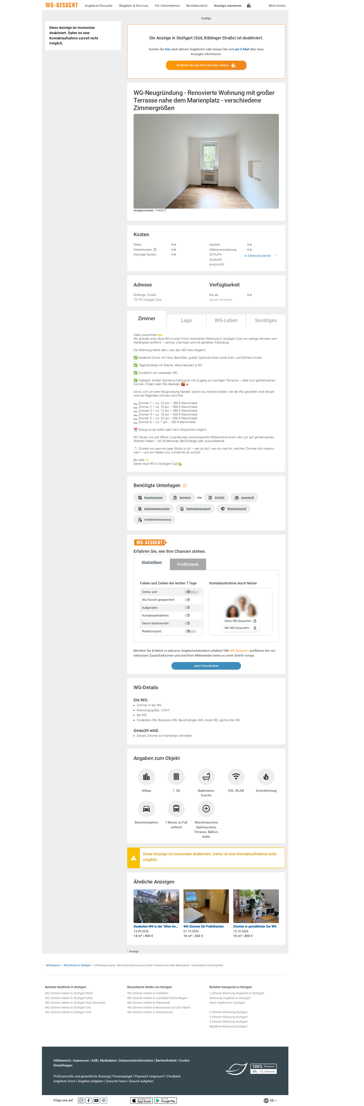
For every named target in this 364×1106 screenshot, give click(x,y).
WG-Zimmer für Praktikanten (203, 926)
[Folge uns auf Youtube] (96, 1100)
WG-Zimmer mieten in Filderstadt (148, 1002)
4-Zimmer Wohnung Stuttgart (228, 1021)
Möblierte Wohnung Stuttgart (228, 1026)
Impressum (81, 1060)
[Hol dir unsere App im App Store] (142, 1100)
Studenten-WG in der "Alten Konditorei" (156, 926)
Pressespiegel (122, 1076)
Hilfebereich (62, 1060)
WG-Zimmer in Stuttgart (77, 965)
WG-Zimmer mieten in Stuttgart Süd (68, 1012)
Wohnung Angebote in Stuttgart (230, 998)
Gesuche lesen (116, 1081)
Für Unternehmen (167, 6)
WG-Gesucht (53, 965)
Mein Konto (277, 6)
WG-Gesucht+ (239, 651)
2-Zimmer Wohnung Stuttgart (228, 1012)
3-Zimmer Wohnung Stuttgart (228, 1017)
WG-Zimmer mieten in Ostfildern (148, 993)
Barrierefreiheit (166, 1060)
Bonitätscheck (196, 6)
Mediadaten (108, 1060)
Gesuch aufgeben (141, 1081)
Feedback (174, 1076)
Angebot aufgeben (90, 1081)
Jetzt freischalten (206, 666)
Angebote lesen (64, 1081)
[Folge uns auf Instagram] (81, 1100)
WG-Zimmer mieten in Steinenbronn (150, 1012)
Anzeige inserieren (227, 6)
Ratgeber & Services (134, 6)
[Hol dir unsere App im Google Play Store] (165, 1100)
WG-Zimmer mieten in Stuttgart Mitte (69, 998)
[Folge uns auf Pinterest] (103, 1100)
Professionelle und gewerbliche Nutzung (82, 1076)
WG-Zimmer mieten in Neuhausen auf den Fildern (159, 1007)
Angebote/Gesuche (99, 6)
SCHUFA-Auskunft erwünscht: (217, 259)
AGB (94, 1060)
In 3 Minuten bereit (257, 255)
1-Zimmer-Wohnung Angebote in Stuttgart (236, 993)
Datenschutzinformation (136, 1060)
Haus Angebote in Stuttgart (227, 1002)
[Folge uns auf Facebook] (89, 1100)
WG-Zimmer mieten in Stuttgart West (69, 993)
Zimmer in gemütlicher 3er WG (254, 926)
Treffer (206, 18)
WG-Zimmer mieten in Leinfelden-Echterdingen (157, 998)
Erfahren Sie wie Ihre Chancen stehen (203, 65)
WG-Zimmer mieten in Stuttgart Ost (68, 1007)
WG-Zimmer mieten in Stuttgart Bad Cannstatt (75, 1002)
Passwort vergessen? (150, 1076)
